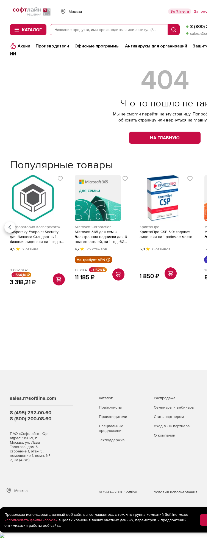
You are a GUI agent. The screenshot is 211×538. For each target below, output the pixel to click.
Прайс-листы (110, 407)
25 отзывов (97, 249)
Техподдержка (111, 440)
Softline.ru (179, 11)
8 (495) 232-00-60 (30, 412)
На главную (165, 137)
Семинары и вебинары (174, 407)
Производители (113, 416)
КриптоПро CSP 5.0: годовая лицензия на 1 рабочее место (166, 234)
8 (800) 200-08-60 (30, 418)
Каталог (106, 398)
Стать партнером (169, 416)
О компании (164, 435)
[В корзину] (59, 279)
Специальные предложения (111, 428)
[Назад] (9, 227)
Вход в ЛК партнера (172, 426)
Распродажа (164, 398)
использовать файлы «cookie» (30, 520)
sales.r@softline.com (33, 398)
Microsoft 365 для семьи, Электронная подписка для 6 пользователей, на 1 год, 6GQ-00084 (102, 237)
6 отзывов (161, 249)
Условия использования (176, 492)
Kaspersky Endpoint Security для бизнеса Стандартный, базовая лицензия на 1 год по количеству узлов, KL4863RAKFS (36, 237)
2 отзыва (30, 249)
